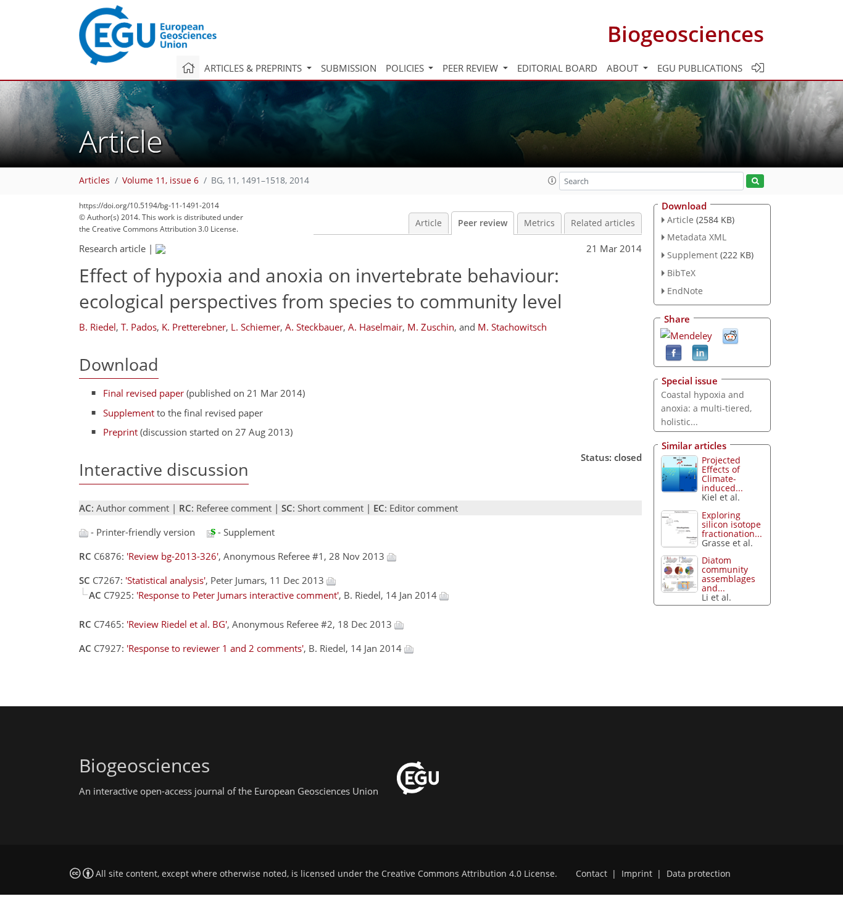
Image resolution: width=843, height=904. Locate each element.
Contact (591, 873)
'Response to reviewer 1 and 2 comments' (215, 648)
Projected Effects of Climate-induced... (722, 474)
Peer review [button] (471, 68)
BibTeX (681, 273)
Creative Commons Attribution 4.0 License (468, 873)
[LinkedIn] (700, 351)
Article (428, 223)
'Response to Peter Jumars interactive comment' (237, 595)
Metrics (539, 223)
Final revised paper (143, 393)
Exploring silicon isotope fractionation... (732, 524)
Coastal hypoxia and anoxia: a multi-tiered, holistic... (706, 408)
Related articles (603, 223)
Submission (348, 68)
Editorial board (557, 68)
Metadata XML (696, 237)
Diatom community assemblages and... (728, 574)
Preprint (120, 432)
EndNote (685, 291)
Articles (94, 180)
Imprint (636, 873)
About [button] (624, 68)
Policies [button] (406, 68)
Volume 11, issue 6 (160, 180)
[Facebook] (673, 351)
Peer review (482, 223)
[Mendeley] (686, 334)
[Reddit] (730, 335)
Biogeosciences (685, 33)
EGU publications (699, 68)
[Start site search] (755, 181)
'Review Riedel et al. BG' (177, 624)
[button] (552, 180)
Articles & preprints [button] (254, 68)
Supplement (128, 413)
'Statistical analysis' (165, 580)
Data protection (699, 873)
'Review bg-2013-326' (172, 556)
